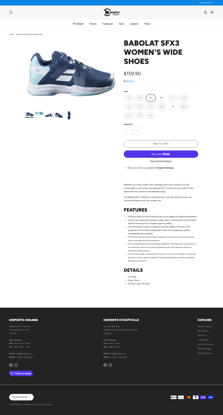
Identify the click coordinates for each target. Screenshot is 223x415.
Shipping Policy (205, 353)
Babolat (130, 81)
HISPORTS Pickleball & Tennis (26, 405)
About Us (202, 335)
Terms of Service (206, 344)
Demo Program (205, 326)
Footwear (107, 23)
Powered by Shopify (45, 405)
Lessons (134, 23)
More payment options (161, 161)
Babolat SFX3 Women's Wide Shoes (29, 34)
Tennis (92, 23)
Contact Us (203, 339)
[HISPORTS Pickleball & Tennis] (112, 12)
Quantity (128, 124)
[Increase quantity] (138, 130)
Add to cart (161, 143)
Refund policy (204, 348)
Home (11, 34)
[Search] (11, 12)
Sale (121, 23)
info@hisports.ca (23, 353)
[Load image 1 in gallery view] (71, 73)
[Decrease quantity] (126, 130)
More (147, 23)
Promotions (203, 331)
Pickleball (78, 23)
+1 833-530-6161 (24, 357)
